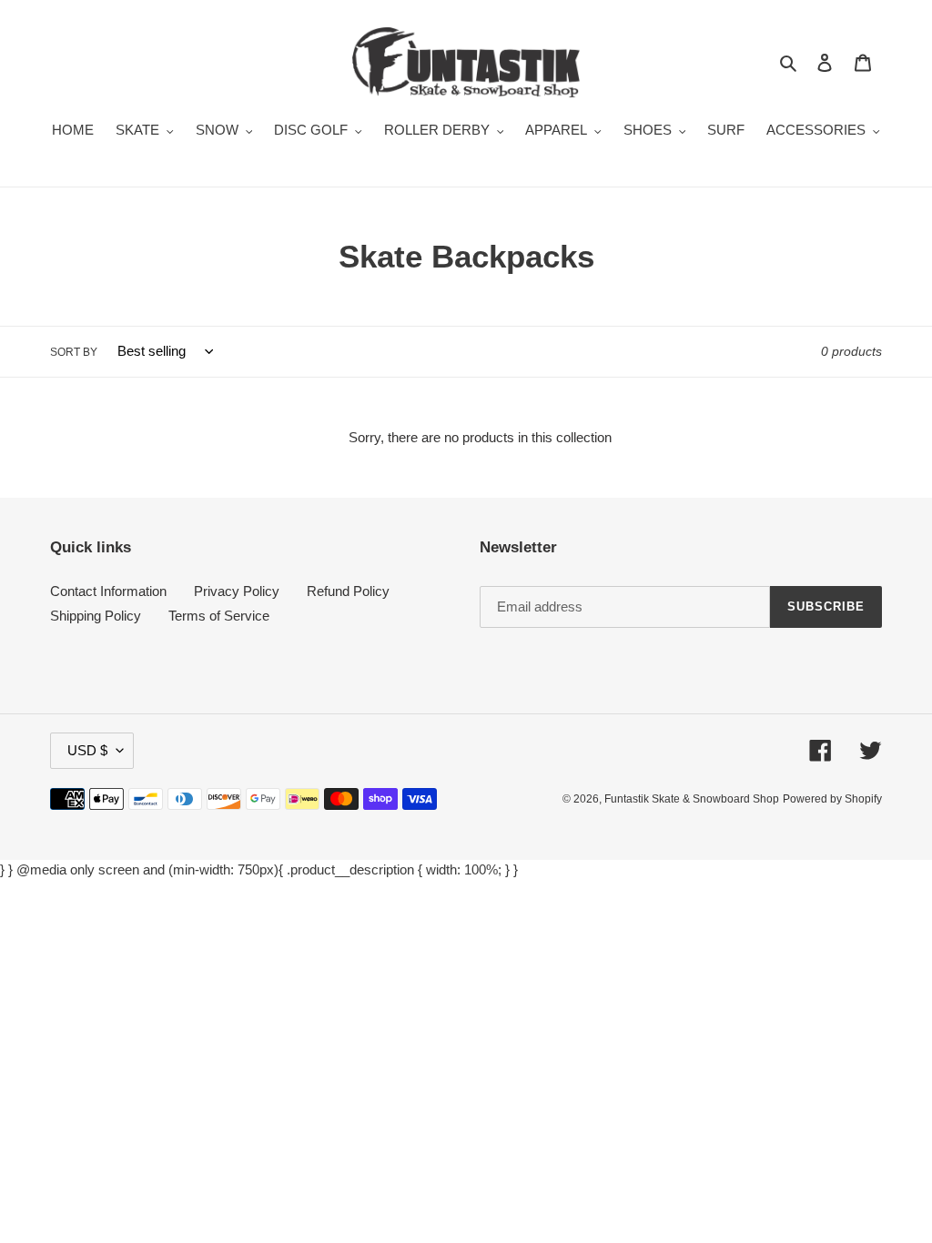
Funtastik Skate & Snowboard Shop (691, 799)
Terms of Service (218, 615)
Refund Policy (348, 591)
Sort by (73, 352)
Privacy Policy (236, 591)
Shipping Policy (95, 615)
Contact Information (108, 591)
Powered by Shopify (832, 799)
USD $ (87, 750)
